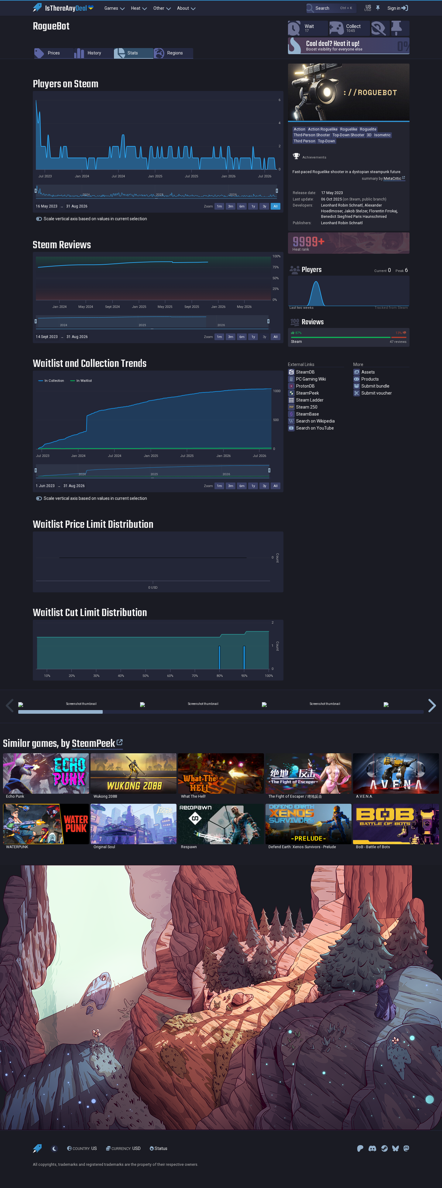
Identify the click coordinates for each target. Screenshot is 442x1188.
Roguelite (368, 129)
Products (370, 379)
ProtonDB (305, 386)
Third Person (304, 141)
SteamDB (305, 372)
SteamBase (307, 414)
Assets (368, 372)
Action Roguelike (322, 129)
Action (299, 129)
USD (126, 1148)
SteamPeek (307, 393)
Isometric (382, 135)
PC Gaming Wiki (311, 379)
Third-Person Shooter (312, 135)
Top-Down (326, 141)
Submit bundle (375, 386)
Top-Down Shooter (348, 135)
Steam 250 (306, 407)
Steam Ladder (310, 400)
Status (160, 1148)
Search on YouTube (315, 428)
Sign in (394, 8)
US (85, 1148)
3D (369, 135)
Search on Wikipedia (315, 421)
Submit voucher (376, 393)
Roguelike (348, 129)
